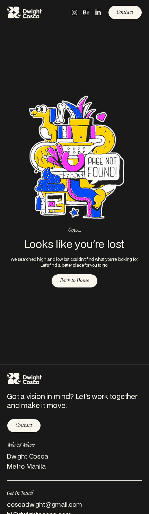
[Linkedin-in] (98, 12)
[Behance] (86, 12)
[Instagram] (74, 12)
